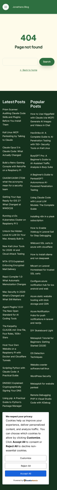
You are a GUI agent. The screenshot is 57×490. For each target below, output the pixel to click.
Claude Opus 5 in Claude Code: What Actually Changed (13, 151)
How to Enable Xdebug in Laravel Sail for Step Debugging (42, 232)
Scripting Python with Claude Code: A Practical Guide (14, 371)
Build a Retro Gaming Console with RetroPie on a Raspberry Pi (14, 166)
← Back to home (28, 70)
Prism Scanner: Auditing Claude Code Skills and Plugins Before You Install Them (14, 117)
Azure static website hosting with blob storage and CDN (41, 300)
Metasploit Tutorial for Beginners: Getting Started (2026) (42, 342)
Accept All (25, 473)
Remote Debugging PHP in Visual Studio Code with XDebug (41, 399)
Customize (25, 458)
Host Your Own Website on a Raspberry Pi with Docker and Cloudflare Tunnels (14, 352)
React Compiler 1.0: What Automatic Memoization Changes (14, 280)
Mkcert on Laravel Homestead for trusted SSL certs (42, 269)
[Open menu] (6, 7)
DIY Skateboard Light (41, 330)
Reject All (26, 465)
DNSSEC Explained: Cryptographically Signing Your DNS (13, 387)
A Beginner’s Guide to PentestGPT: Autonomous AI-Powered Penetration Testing (41, 182)
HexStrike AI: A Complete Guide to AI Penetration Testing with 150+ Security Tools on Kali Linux (41, 140)
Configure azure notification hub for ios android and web (42, 285)
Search (47, 61)
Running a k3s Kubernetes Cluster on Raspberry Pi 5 (14, 219)
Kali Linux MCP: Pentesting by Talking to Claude (14, 136)
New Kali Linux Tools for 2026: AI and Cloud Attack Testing (14, 250)
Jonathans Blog (21, 7)
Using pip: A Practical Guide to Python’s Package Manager (14, 402)
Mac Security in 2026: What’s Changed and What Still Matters (14, 295)
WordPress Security (40, 376)
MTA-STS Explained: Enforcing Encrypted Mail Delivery (13, 265)
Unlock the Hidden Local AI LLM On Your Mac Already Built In (14, 235)
